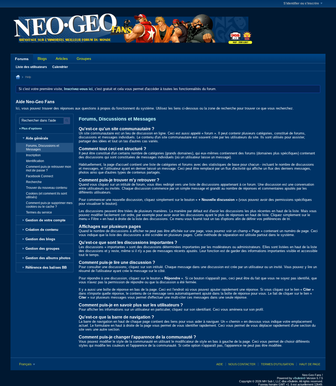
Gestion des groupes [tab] (42, 249)
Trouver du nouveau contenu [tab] (46, 188)
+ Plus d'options (30, 128)
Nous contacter (241, 364)
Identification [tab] (35, 161)
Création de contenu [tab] (41, 230)
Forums (22, 59)
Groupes (84, 58)
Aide (219, 364)
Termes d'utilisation (277, 364)
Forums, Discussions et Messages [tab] (42, 147)
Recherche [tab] (34, 182)
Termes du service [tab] (39, 212)
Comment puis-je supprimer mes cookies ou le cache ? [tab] (49, 204)
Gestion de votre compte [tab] (45, 220)
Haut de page (309, 364)
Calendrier (60, 67)
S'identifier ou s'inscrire (301, 3)
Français (25, 364)
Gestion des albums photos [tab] (47, 258)
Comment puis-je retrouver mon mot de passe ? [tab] (48, 168)
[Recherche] (67, 120)
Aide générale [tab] (37, 138)
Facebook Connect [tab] (39, 176)
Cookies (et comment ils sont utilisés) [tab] (46, 195)
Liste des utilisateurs (31, 67)
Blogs (42, 58)
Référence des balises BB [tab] (46, 267)
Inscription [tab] (33, 155)
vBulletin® (299, 378)
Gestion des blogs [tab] (40, 239)
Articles (62, 58)
